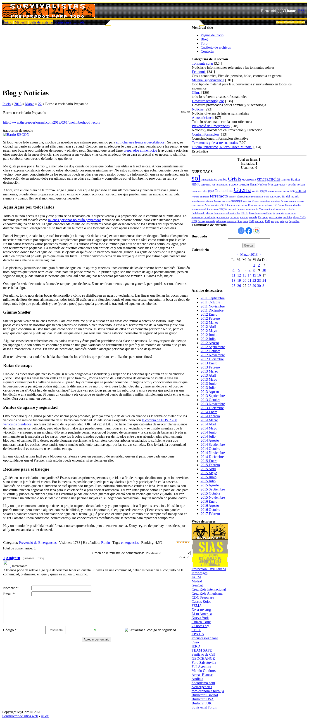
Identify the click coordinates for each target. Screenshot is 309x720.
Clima (196, 92)
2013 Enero (209, 363)
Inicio (8, 22)
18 (233, 280)
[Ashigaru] (7, 566)
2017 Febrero (210, 514)
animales (204, 196)
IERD (196, 646)
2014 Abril (208, 424)
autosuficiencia (209, 179)
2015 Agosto (210, 485)
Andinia (197, 679)
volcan (301, 184)
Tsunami (221, 190)
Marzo (29, 104)
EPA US (198, 634)
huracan (231, 205)
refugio (284, 221)
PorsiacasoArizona (205, 638)
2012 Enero (209, 314)
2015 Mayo (209, 473)
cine (238, 205)
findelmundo (198, 213)
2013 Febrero (210, 367)
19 (239, 280)
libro (240, 221)
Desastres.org (201, 610)
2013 (17, 104)
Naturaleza (219, 213)
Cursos (201, 221)
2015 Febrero (210, 465)
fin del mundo (290, 196)
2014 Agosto (210, 440)
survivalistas (275, 217)
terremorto (197, 217)
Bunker (295, 179)
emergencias (130, 542)
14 (249, 275)
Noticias (198, 109)
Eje (231, 191)
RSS (301, 11)
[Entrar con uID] (241, 230)
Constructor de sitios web (20, 716)
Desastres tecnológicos (208, 101)
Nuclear (262, 184)
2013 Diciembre (212, 408)
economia (249, 179)
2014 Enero (209, 412)
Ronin (105, 542)
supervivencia (239, 184)
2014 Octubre (210, 448)
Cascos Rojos (201, 601)
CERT (196, 630)
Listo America (202, 614)
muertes (244, 217)
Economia (199, 72)
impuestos (212, 209)
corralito (259, 221)
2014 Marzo (209, 420)
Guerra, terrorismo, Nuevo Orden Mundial (222, 147)
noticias (215, 205)
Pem (292, 190)
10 (264, 270)
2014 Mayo (209, 428)
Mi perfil (21, 22)
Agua (207, 205)
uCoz (45, 716)
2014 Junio (208, 432)
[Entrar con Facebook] (248, 230)
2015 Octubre (210, 493)
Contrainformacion (205, 134)
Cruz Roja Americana (207, 593)
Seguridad (294, 221)
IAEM (196, 577)
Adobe (209, 201)
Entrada (79, 22)
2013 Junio (208, 383)
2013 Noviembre (213, 404)
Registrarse (63, 22)
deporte (280, 213)
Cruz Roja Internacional (209, 589)
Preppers (263, 217)
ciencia (300, 201)
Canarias (196, 191)
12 (239, 275)
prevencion (222, 184)
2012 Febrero (210, 318)
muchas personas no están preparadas (74, 220)
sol (196, 178)
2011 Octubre (210, 302)
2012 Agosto (210, 343)
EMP (267, 221)
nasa (248, 209)
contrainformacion (275, 209)
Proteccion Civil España (209, 569)
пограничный (199, 209)
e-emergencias (202, 687)
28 (249, 286)
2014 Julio (208, 436)
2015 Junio (208, 477)
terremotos (208, 184)
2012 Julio (208, 339)
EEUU (244, 213)
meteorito (232, 221)
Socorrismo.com (203, 683)
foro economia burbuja (208, 691)
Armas (284, 201)
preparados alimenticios (140, 150)
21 (249, 280)
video (204, 191)
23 (259, 280)
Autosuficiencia (203, 118)
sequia (255, 209)
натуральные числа (278, 191)
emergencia (198, 205)
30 (259, 286)
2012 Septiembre (213, 347)
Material (285, 179)
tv (274, 213)
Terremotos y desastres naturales (215, 143)
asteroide (210, 221)
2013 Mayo (209, 379)
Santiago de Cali (203, 654)
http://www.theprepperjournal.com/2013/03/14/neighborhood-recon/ (51, 122)
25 (233, 286)
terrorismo (290, 213)
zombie (222, 179)
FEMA (196, 184)
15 (254, 275)
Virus (261, 209)
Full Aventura (201, 666)
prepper (275, 221)
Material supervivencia (208, 80)
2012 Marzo (209, 322)
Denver (255, 201)
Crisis (234, 178)
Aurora (195, 196)
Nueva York (200, 618)
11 (233, 275)
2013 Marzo (209, 371)
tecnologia (236, 200)
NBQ (194, 221)
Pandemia (210, 217)
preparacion (222, 217)
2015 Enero (209, 461)
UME (251, 221)
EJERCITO (275, 196)
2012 (223, 204)
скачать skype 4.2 (267, 205)
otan (266, 196)
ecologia (290, 209)
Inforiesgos (199, 573)
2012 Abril (208, 326)
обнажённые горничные (250, 196)
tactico (232, 196)
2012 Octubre (210, 351)
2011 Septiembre (213, 298)
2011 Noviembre (213, 306)
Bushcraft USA (203, 699)
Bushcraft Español (205, 695)
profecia (226, 201)
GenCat (197, 585)
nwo (245, 221)
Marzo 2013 (249, 254)
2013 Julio (208, 387)
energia (247, 201)
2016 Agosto (210, 505)
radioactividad (233, 213)
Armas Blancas (202, 675)
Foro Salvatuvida (204, 662)
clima (300, 190)
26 (239, 286)
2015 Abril (208, 469)
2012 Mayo (209, 331)
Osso (195, 642)
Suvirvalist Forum (204, 707)
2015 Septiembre (213, 489)
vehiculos (221, 221)
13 (244, 275)
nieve (244, 205)
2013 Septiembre (213, 396)
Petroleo (252, 205)
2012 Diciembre (212, 359)
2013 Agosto (210, 392)
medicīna (287, 217)
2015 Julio (208, 481)
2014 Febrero (210, 416)
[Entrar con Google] (256, 230)
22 (40, 104)
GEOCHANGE (203, 658)
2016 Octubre (210, 509)
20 (244, 280)
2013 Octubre (210, 400)
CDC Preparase (203, 597)
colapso (223, 209)
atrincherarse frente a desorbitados (140, 142)
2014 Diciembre (212, 457)
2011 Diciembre (212, 310)
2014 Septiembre (213, 444)
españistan (266, 213)
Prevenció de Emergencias (38, 542)
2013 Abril (208, 375)
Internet (232, 209)
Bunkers (241, 209)
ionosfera (265, 201)
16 (259, 275)
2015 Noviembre (213, 497)
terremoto (219, 195)
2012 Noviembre (213, 355)
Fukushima (255, 213)
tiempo (292, 201)
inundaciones (198, 201)
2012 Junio (208, 335)
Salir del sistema (41, 22)
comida (253, 217)
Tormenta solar (202, 63)
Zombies (275, 201)
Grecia (217, 201)
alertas (209, 213)
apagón (263, 190)
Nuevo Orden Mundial (289, 205)
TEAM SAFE (202, 650)
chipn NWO (299, 217)
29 (254, 286)
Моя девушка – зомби (282, 184)
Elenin (253, 184)
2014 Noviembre (213, 453)
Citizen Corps (201, 622)
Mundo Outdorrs (204, 671)
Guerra (242, 189)
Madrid (197, 581)
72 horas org (200, 626)
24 (264, 280)
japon (211, 190)
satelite (255, 191)
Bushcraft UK (202, 703)
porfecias (234, 217)
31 (264, 286)
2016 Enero (209, 501)
